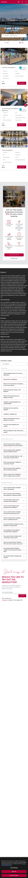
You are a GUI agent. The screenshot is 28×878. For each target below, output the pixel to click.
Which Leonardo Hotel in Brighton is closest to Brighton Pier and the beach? (13, 444)
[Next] (27, 54)
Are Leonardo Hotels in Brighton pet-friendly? (12, 556)
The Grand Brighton (7, 150)
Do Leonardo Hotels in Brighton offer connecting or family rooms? (12, 536)
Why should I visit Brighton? (10, 379)
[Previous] (1, 54)
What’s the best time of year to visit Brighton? (12, 390)
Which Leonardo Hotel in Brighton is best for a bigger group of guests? (12, 475)
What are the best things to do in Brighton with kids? (11, 396)
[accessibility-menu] (25, 105)
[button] (19, 2)
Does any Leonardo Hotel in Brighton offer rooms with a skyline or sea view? (13, 543)
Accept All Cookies (14, 875)
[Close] (27, 103)
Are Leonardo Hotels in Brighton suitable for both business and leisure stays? (12, 550)
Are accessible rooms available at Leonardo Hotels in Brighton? (11, 530)
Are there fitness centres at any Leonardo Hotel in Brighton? (11, 500)
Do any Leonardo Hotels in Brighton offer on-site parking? (12, 488)
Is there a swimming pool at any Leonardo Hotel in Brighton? (11, 506)
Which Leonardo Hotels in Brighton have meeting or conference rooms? (12, 494)
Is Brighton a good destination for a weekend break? (12, 402)
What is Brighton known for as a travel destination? (12, 374)
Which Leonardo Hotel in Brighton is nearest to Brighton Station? (12, 450)
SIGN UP (22, 595)
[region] (14, 867)
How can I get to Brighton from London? (11, 425)
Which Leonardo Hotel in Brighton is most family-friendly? (12, 463)
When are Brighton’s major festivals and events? (13, 431)
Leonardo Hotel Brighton (8, 67)
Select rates (21, 83)
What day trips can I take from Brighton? (10, 408)
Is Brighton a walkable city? (10, 414)
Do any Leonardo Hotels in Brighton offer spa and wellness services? (12, 512)
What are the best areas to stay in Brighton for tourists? (11, 419)
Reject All (14, 871)
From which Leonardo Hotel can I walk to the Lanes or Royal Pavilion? (12, 456)
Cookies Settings (14, 867)
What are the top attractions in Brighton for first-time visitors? (13, 384)
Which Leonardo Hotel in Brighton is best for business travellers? (12, 469)
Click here (4, 600)
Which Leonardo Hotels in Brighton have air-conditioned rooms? (12, 518)
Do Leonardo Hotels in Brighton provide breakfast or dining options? (13, 524)
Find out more (14, 258)
